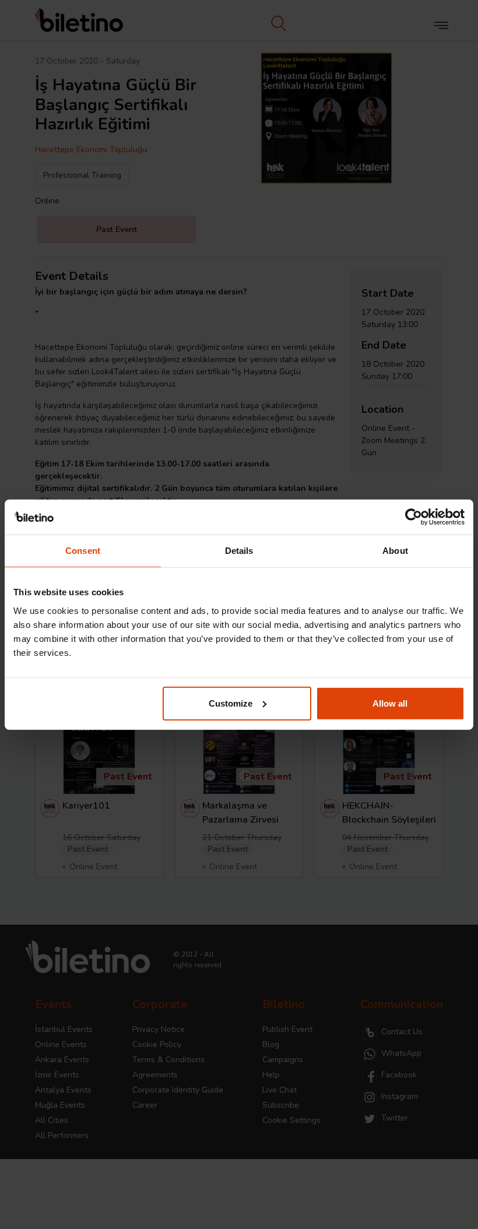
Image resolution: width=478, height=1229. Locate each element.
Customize (230, 703)
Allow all (389, 703)
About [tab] (395, 551)
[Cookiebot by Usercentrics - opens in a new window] (414, 517)
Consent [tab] (82, 551)
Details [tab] (239, 551)
